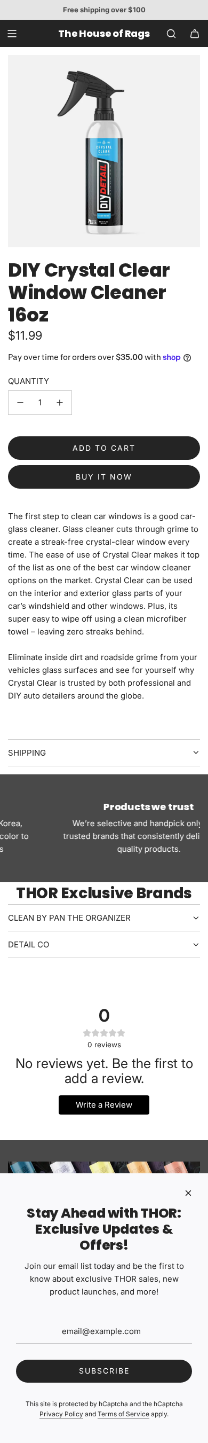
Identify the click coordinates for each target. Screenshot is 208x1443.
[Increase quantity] (59, 402)
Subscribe (104, 1370)
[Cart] (194, 33)
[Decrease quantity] (20, 402)
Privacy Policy (61, 1414)
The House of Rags (104, 34)
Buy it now (104, 476)
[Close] (188, 1193)
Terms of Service (123, 1414)
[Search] (171, 33)
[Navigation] (11, 33)
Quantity (28, 381)
